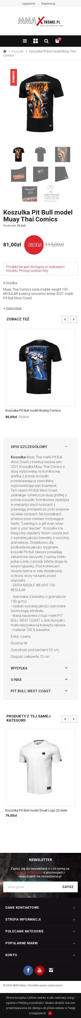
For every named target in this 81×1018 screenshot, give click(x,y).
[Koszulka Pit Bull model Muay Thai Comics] (18, 154)
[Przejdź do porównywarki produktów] (36, 41)
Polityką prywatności (31, 1002)
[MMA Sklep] (40, 23)
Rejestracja (48, 3)
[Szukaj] (46, 41)
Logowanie (28, 3)
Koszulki (18, 51)
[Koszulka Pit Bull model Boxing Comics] (40, 367)
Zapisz (67, 887)
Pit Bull (21, 225)
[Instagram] (51, 970)
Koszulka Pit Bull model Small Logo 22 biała (36, 810)
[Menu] (25, 41)
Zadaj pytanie (13, 308)
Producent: (14, 225)
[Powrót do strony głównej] (4, 51)
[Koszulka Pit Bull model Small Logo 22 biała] (40, 767)
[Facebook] (28, 970)
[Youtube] (39, 970)
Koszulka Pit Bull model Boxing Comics (33, 410)
